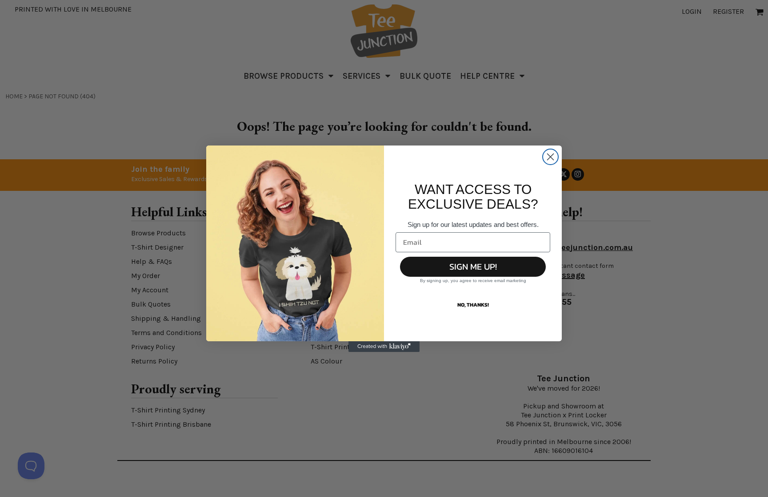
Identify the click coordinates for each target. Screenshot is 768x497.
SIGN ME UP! (473, 266)
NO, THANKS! (473, 305)
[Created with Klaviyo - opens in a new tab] (384, 346)
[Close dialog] (550, 157)
